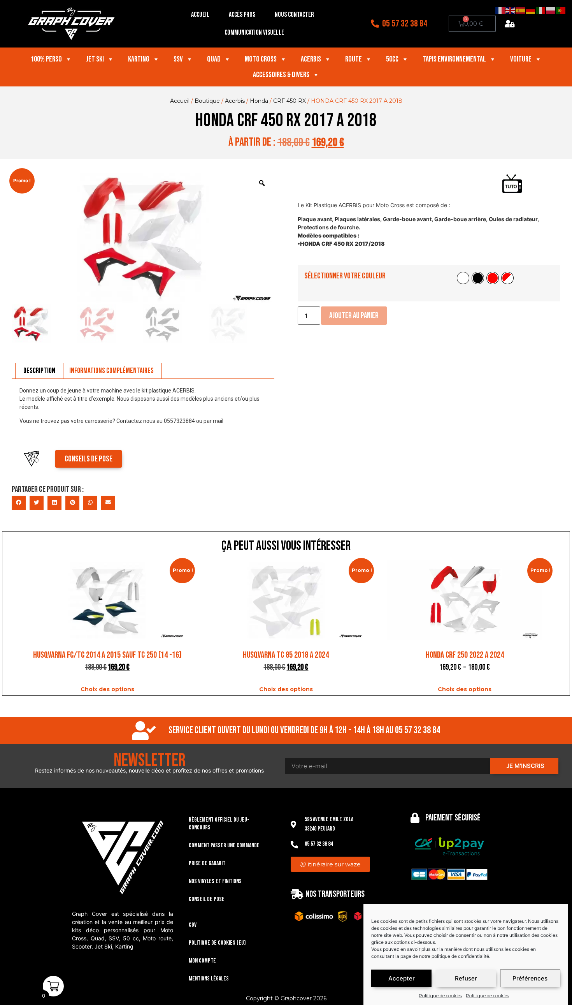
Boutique (207, 100)
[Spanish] (521, 10)
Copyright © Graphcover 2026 (286, 998)
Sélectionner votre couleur (345, 276)
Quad (214, 59)
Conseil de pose (207, 899)
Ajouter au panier (354, 315)
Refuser (466, 978)
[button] (19, 503)
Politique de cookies (440, 995)
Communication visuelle (254, 32)
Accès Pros (242, 15)
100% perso (46, 59)
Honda (259, 100)
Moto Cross (261, 59)
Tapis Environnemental (454, 59)
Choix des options (107, 689)
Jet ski (95, 59)
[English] (510, 10)
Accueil (200, 15)
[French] (500, 10)
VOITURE (521, 59)
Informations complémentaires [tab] (111, 370)
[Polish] (551, 10)
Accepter (401, 978)
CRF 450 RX (289, 100)
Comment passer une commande (224, 845)
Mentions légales (209, 978)
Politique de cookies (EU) (217, 943)
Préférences (529, 978)
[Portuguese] (561, 10)
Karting (138, 59)
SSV (178, 59)
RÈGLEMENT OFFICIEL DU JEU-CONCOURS (219, 823)
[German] (531, 10)
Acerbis (311, 59)
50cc (392, 59)
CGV (193, 925)
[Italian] (541, 10)
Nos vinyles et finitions (215, 881)
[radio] (463, 278)
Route (353, 59)
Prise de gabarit (207, 863)
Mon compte (202, 961)
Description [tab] (39, 370)
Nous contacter (294, 15)
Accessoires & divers (281, 74)
